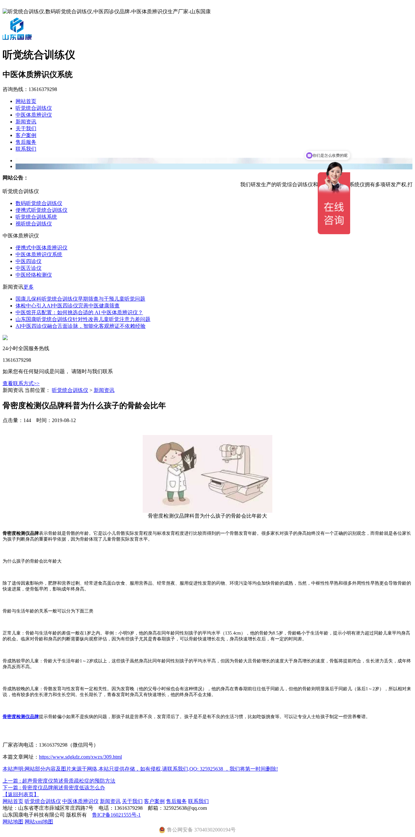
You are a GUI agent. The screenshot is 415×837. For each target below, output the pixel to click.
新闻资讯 (26, 121)
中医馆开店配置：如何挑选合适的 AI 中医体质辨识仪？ (79, 312)
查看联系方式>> (21, 383)
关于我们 (26, 128)
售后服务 (26, 142)
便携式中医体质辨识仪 (41, 247)
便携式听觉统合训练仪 (41, 210)
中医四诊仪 (29, 261)
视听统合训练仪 (34, 223)
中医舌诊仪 (29, 268)
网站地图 (13, 821)
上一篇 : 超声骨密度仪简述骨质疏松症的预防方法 (59, 781)
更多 (28, 287)
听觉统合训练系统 (36, 217)
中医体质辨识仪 (34, 115)
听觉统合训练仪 (34, 108)
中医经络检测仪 (34, 275)
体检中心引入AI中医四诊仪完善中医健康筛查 (68, 305)
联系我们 (26, 149)
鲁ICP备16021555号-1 (116, 815)
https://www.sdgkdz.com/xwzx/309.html (80, 757)
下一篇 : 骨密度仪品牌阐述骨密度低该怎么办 (54, 787)
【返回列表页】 (21, 794)
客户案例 (26, 135)
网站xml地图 (39, 821)
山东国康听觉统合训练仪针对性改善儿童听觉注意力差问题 (83, 319)
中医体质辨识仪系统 (39, 254)
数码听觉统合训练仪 (39, 203)
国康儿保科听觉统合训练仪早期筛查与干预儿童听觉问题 (80, 299)
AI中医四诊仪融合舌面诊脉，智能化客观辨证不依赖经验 (81, 326)
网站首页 (26, 101)
